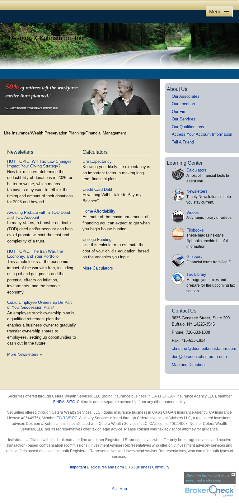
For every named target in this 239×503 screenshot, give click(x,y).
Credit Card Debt (97, 189)
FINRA (58, 402)
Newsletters (20, 152)
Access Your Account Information (202, 134)
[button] (219, 11)
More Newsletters (24, 354)
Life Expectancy (97, 161)
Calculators (95, 152)
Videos (192, 212)
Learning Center (185, 163)
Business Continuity (152, 467)
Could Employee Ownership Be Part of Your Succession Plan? (39, 305)
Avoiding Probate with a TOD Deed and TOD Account (38, 215)
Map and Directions (189, 364)
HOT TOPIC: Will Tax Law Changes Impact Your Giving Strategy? (39, 164)
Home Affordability (98, 211)
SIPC (70, 402)
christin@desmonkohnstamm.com (204, 348)
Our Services (183, 119)
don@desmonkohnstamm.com (199, 356)
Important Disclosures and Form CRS (101, 467)
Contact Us (184, 310)
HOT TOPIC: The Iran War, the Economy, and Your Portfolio (35, 254)
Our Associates (185, 96)
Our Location (183, 103)
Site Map (119, 489)
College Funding (96, 239)
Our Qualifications (188, 127)
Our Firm (180, 111)
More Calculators (99, 268)
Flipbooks (195, 230)
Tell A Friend (183, 142)
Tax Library (196, 274)
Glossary (194, 256)
